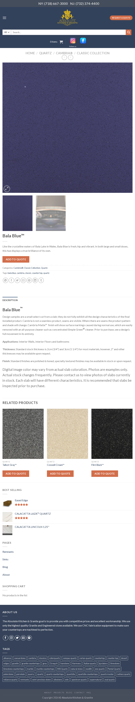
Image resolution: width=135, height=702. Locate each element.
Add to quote (16, 259)
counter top (37, 273)
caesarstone (20, 658)
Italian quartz (90, 663)
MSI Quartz (62, 669)
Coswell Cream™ (55, 464)
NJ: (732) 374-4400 (84, 3)
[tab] (10, 300)
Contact (79, 692)
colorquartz (54, 658)
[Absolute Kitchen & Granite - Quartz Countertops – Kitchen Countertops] (67, 18)
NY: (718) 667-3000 (52, 3)
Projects (59, 692)
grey (45, 663)
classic (28, 273)
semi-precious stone (41, 679)
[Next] (126, 128)
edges (6, 663)
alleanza (7, 658)
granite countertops (31, 663)
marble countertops (45, 669)
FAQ (89, 692)
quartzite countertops (88, 674)
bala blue (12, 273)
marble (30, 669)
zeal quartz (110, 679)
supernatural (96, 679)
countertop (100, 658)
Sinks (5, 559)
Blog (5, 566)
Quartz (45, 53)
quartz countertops (55, 674)
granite (15, 663)
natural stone (77, 669)
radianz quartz (123, 674)
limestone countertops (13, 669)
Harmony (76, 663)
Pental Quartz (114, 669)
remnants (24, 679)
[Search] (128, 32)
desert (124, 658)
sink (67, 679)
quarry (31, 674)
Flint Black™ (97, 464)
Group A (54, 663)
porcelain (20, 674)
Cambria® (64, 53)
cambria (20, 273)
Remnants (8, 551)
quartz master (107, 674)
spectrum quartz (79, 679)
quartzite (71, 674)
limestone (115, 663)
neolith (89, 669)
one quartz (100, 669)
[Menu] (4, 18)
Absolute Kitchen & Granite (77, 697)
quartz (46, 273)
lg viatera (103, 663)
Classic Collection (93, 53)
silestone (58, 679)
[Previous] (9, 128)
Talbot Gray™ (9, 464)
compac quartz (70, 658)
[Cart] (61, 42)
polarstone (8, 674)
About (6, 574)
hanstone (65, 663)
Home (30, 53)
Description (10, 300)
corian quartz (86, 658)
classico (42, 658)
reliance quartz (10, 679)
